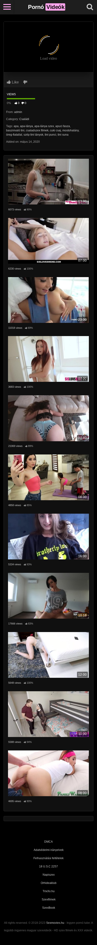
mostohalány (70, 130)
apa (16, 126)
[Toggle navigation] (7, 7)
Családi (24, 119)
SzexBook (48, 907)
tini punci (50, 134)
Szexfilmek (49, 899)
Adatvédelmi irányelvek (49, 850)
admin (18, 112)
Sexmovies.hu (55, 922)
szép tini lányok (33, 134)
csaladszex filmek (37, 130)
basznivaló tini (15, 130)
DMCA (48, 841)
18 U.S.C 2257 (48, 866)
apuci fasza (62, 126)
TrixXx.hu (49, 891)
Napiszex (49, 874)
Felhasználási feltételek (48, 858)
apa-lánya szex (44, 126)
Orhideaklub (49, 883)
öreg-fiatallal (14, 134)
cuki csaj (55, 130)
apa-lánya (26, 126)
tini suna (63, 134)
